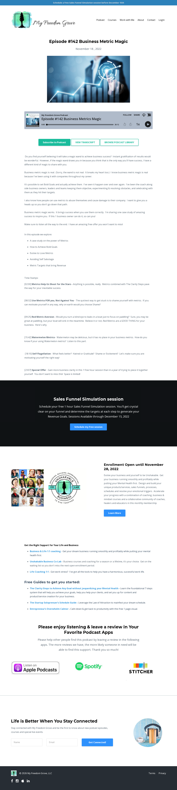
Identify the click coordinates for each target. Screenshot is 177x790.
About (141, 19)
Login (162, 19)
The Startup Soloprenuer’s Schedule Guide (53, 602)
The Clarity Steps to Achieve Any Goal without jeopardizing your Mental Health (74, 588)
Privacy (162, 773)
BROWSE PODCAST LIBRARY (119, 142)
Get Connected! (97, 742)
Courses (112, 19)
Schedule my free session (88, 426)
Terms (152, 773)
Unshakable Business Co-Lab (45, 561)
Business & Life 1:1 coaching (45, 551)
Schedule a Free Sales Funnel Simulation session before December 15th (88, 2)
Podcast (100, 19)
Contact (151, 19)
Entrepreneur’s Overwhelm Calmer (49, 608)
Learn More (114, 513)
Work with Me (127, 19)
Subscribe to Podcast (54, 142)
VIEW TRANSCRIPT (85, 142)
